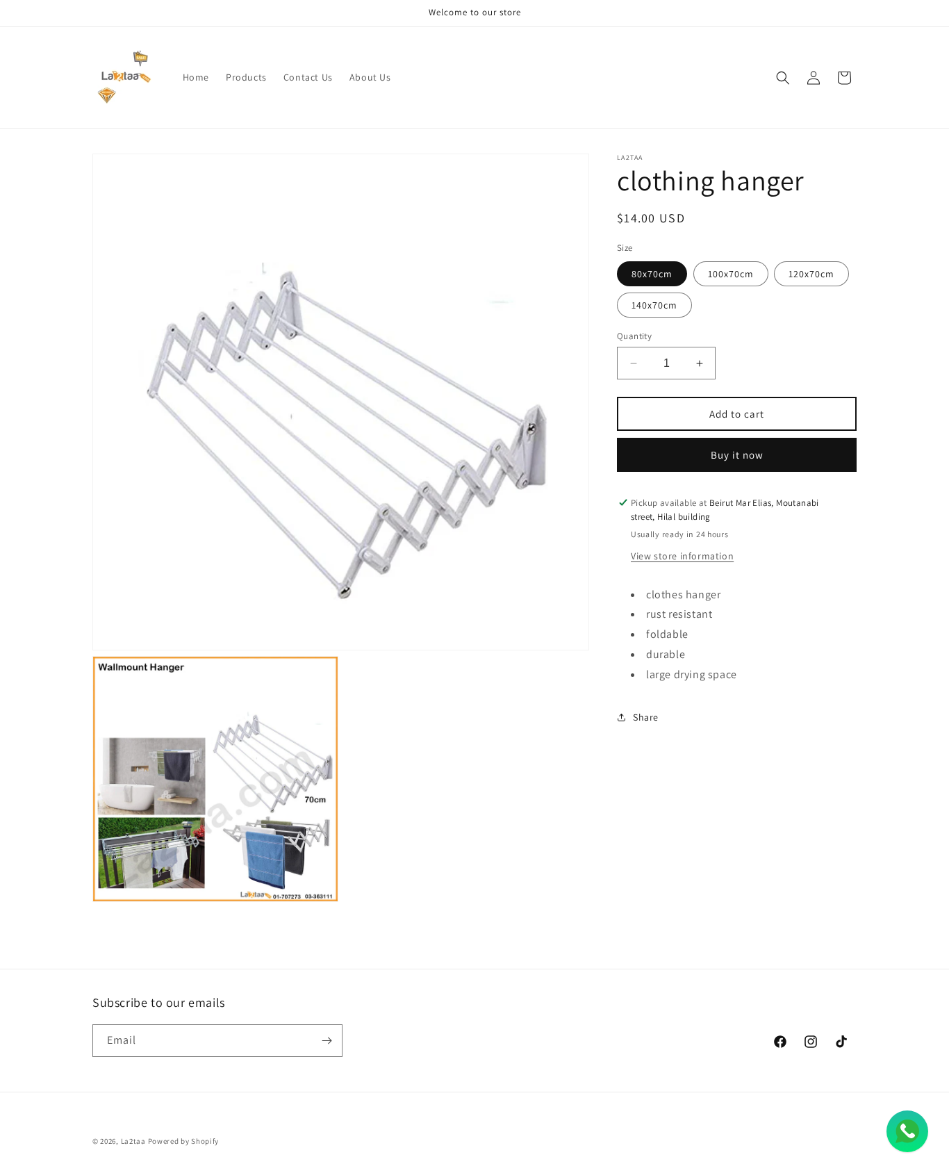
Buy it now (737, 454)
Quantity (634, 336)
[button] (783, 78)
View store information (682, 555)
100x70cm (731, 274)
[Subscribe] (326, 1040)
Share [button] (646, 717)
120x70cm (811, 274)
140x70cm (654, 305)
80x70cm (652, 274)
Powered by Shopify (184, 1141)
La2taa (133, 1141)
